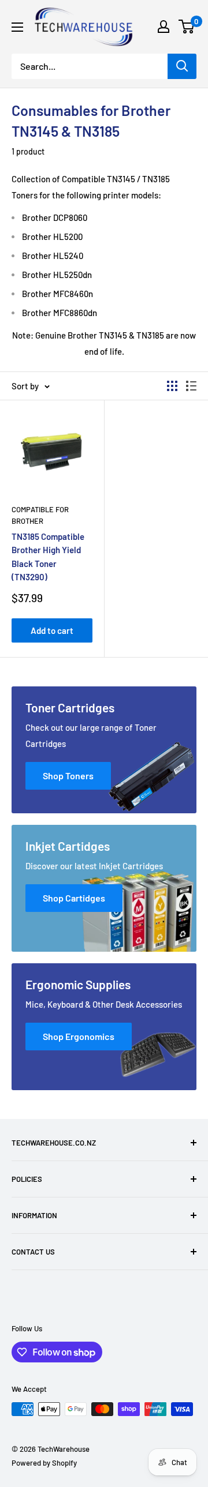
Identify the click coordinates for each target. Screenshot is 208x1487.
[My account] (163, 26)
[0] (187, 26)
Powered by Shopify (44, 1462)
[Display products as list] (191, 386)
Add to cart (52, 630)
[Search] (182, 66)
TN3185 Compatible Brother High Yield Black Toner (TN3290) (48, 556)
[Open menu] (17, 27)
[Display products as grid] (172, 386)
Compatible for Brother (40, 515)
